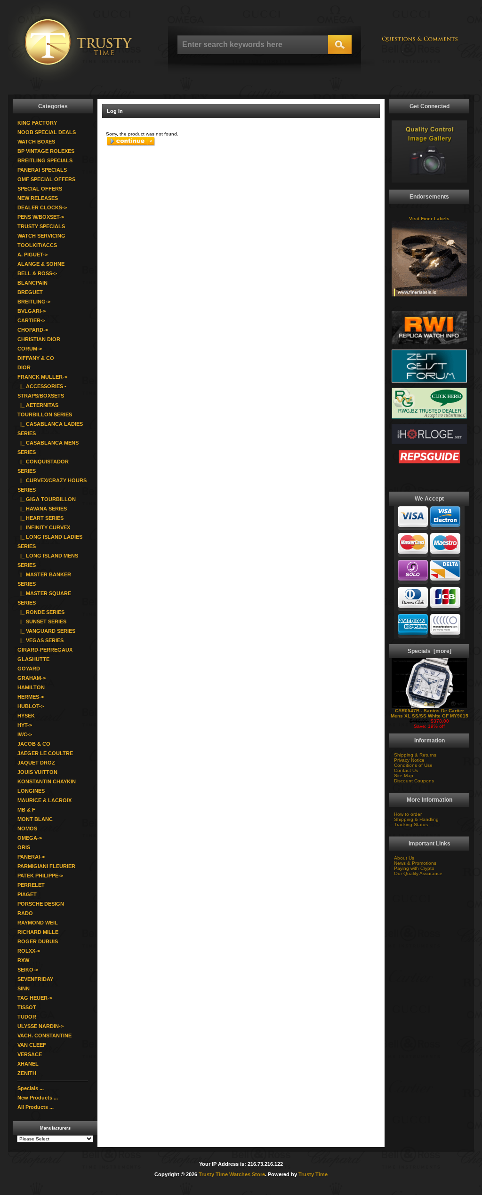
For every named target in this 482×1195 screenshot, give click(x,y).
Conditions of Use (413, 765)
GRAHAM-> (31, 678)
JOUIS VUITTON (37, 772)
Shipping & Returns (415, 754)
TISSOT (26, 1007)
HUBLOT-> (30, 706)
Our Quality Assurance (418, 873)
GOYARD (28, 668)
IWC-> (24, 734)
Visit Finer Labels (429, 218)
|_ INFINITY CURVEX (43, 527)
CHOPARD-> (32, 330)
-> (42, 377)
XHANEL (28, 1064)
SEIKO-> (27, 969)
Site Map (403, 775)
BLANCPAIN (32, 283)
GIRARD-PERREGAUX (44, 650)
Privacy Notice (409, 760)
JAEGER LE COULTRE (45, 753)
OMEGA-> (29, 838)
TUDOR (26, 1017)
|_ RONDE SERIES (40, 612)
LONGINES (31, 791)
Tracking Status (411, 824)
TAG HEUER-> (34, 998)
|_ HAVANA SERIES (42, 508)
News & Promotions (415, 863)
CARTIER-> (31, 320)
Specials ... (30, 1088)
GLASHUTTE (33, 659)
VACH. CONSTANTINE (44, 1035)
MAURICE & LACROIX (44, 800)
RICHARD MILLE (37, 932)
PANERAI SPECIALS (42, 170)
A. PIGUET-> (32, 254)
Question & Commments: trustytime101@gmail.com (420, 44)
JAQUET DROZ (36, 762)
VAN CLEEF (31, 1045)
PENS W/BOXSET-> (40, 217)
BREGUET (30, 292)
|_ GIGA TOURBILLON (46, 499)
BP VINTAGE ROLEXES (45, 151)
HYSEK (26, 715)
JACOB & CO (33, 744)
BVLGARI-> (31, 311)
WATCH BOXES (36, 141)
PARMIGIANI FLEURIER (46, 866)
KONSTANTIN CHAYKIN (46, 781)
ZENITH (26, 1073)
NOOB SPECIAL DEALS (46, 132)
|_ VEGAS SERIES (40, 640)
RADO (25, 913)
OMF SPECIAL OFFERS (46, 179)
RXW (23, 960)
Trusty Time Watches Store (232, 1174)
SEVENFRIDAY (35, 979)
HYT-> (24, 725)
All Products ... (35, 1107)
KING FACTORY (37, 123)
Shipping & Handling (416, 819)
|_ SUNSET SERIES (41, 621)
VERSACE (29, 1054)
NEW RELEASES (37, 198)
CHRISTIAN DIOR (38, 339)
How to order (408, 814)
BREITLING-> (33, 301)
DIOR (24, 367)
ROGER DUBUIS (37, 941)
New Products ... (37, 1097)
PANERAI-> (31, 857)
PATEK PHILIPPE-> (40, 875)
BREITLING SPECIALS (44, 160)
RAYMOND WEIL (37, 922)
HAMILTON (31, 687)
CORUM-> (29, 348)
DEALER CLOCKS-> (42, 207)
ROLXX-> (28, 951)
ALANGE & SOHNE (40, 264)
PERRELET (31, 885)
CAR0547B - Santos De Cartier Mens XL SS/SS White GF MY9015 (429, 713)
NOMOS (27, 828)
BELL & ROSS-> (37, 273)
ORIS (23, 847)
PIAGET (27, 894)
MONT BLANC (35, 819)
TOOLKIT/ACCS (37, 245)
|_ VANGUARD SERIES (46, 631)
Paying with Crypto (414, 868)
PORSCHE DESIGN (40, 904)
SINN (23, 988)
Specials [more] (429, 651)
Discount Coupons (414, 780)
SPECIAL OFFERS (39, 188)
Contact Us (406, 770)
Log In (115, 111)
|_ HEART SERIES (40, 518)
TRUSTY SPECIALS (41, 226)
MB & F (26, 810)
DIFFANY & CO (35, 358)
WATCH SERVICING (41, 236)
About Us (404, 857)
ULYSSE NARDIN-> (40, 1026)
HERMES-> (30, 697)
